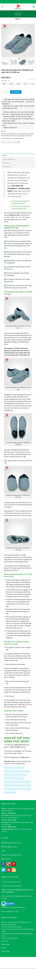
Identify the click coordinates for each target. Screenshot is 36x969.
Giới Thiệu (4, 941)
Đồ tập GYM (15, 789)
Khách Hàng (5, 944)
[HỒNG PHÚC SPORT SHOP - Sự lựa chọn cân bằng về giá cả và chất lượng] (18, 6)
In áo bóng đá (17, 782)
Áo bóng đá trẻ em (21, 775)
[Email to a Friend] (12, 142)
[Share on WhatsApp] (2, 142)
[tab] (18, 155)
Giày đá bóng (26, 782)
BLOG (21, 963)
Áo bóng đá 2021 (9, 767)
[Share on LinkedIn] (18, 142)
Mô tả (4, 155)
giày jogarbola (19, 138)
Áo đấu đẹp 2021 (9, 775)
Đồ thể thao (8, 782)
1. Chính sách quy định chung (10, 882)
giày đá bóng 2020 (10, 138)
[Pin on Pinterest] (15, 142)
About (8, 963)
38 (4, 84)
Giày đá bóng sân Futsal (10, 135)
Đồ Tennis (7, 789)
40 (18, 84)
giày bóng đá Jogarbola (18, 292)
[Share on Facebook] (6, 142)
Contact (26, 963)
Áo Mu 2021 (8, 778)
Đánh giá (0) (6, 163)
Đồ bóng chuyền (16, 785)
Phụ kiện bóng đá (25, 789)
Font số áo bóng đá (10, 792)
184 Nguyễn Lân (18, 751)
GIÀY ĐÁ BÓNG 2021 (12, 134)
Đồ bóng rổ (8, 785)
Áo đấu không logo (23, 771)
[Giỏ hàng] (34, 6)
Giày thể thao (28, 135)
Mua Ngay (16, 92)
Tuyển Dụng (5, 951)
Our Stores (15, 963)
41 (25, 84)
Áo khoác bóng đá (18, 778)
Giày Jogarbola (20, 135)
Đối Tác (3, 948)
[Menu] (2, 6)
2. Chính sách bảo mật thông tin (11, 886)
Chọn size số (7, 166)
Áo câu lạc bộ (19, 767)
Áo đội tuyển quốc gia (11, 771)
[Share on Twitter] (9, 142)
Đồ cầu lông (26, 785)
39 (11, 84)
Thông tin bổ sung (9, 159)
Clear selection (30, 79)
